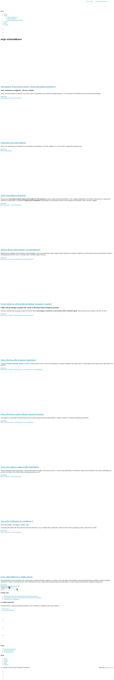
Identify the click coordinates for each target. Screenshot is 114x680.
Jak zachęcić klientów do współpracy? (17, 521)
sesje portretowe (27, 369)
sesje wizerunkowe (16, 98)
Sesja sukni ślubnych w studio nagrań (16, 577)
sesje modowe (5, 586)
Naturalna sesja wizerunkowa (13, 143)
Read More (4, 96)
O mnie (6, 21)
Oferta (5, 15)
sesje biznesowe (6, 98)
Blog (5, 23)
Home (5, 14)
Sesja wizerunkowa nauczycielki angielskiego (20, 467)
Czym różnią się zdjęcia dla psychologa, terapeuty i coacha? (26, 304)
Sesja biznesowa (11, 18)
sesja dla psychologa (7, 259)
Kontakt (6, 24)
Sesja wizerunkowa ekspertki (13, 195)
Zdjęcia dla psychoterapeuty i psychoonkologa (20, 250)
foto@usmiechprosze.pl (101, 1)
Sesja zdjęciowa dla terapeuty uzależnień (18, 360)
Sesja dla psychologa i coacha (15, 20)
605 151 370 (90, 1)
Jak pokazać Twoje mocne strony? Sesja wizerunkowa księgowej (28, 86)
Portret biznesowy (9, 652)
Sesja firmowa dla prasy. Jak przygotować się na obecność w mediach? (22, 597)
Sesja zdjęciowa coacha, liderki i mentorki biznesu (22, 414)
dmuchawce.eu (109, 667)
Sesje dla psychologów (10, 649)
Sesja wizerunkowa (12, 17)
